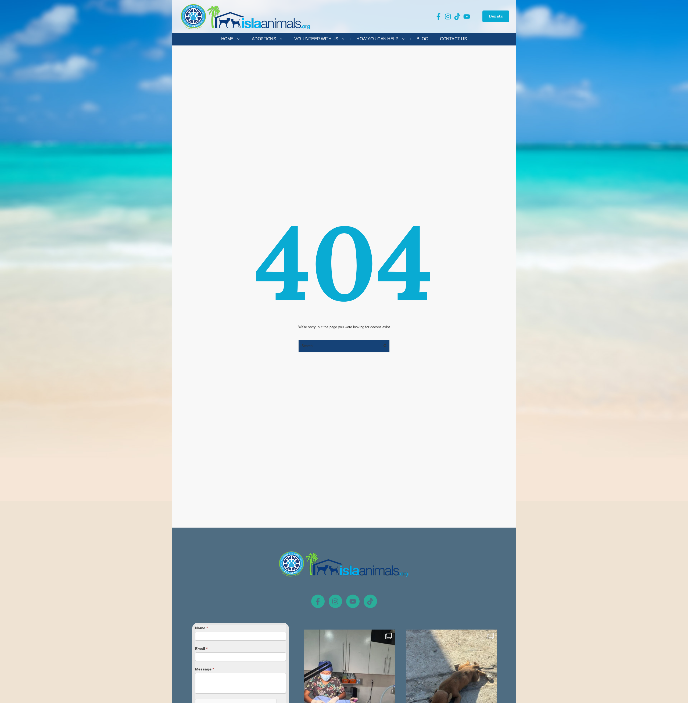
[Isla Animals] (246, 16)
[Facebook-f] (318, 601)
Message (204, 669)
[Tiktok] (370, 601)
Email (201, 649)
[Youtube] (353, 601)
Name (201, 628)
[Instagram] (335, 601)
